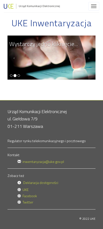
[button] (14, 58)
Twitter (27, 202)
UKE (25, 189)
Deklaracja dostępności (40, 182)
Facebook (29, 195)
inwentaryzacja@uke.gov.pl (43, 161)
